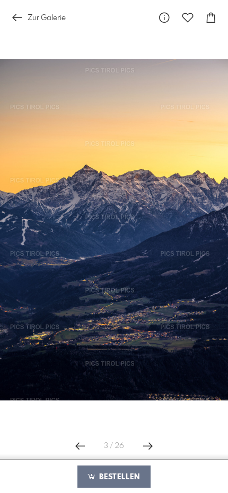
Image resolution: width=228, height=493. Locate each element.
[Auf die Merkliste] (187, 18)
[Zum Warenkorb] (211, 18)
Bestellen (118, 477)
